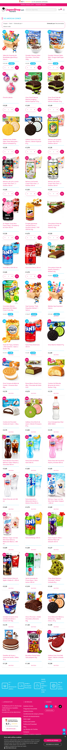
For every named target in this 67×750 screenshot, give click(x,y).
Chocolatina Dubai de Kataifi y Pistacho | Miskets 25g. (54, 269)
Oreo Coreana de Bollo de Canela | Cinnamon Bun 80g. (11, 385)
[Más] (12, 68)
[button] (23, 748)
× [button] (65, 736)
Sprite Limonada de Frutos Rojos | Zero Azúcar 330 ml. (31, 580)
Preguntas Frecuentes (30, 709)
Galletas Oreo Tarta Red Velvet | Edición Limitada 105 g (55, 657)
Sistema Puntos (28, 711)
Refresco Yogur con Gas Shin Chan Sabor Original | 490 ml (56, 501)
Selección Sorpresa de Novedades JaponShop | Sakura (10, 57)
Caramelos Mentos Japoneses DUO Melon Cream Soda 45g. (10, 308)
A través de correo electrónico (11, 712)
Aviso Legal (26, 719)
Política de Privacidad (30, 724)
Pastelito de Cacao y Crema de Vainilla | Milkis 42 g (11, 657)
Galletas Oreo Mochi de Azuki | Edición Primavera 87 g (33, 424)
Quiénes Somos (28, 706)
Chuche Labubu (8, 97)
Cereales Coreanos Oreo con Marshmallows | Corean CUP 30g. (10, 619)
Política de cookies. (21, 746)
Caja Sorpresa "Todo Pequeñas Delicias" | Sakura (31, 308)
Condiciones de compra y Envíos (33, 714)
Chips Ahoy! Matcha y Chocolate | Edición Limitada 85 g (54, 580)
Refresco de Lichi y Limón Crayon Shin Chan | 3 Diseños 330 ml (11, 183)
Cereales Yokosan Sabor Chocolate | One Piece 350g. (32, 57)
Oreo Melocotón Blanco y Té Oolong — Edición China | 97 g (56, 619)
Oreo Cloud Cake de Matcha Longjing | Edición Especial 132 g (32, 99)
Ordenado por (18, 23)
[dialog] (33, 742)
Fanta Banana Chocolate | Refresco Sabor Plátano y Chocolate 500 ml (11, 462)
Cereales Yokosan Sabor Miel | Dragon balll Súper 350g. (56, 57)
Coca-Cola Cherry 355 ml (33, 267)
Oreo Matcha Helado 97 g (56, 345)
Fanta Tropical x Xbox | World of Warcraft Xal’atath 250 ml (55, 540)
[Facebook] (64, 733)
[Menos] (5, 68)
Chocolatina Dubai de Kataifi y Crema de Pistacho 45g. (54, 225)
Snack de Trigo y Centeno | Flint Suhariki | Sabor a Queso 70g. (11, 347)
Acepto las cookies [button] (52, 740)
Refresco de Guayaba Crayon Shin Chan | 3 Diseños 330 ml (54, 141)
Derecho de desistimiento (31, 716)
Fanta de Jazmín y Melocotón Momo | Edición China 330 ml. (32, 501)
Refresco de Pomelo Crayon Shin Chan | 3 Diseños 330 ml (32, 183)
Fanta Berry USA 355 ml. (10, 267)
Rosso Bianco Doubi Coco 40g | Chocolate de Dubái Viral (33, 385)
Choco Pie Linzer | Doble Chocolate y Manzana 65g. (33, 619)
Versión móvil (49, 710)
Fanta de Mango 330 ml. (32, 538)
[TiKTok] (60, 706)
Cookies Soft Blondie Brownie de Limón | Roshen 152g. (54, 385)
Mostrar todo (7, 26)
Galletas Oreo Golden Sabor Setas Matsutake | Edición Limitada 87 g (10, 141)
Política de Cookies (29, 722)
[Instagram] (55, 706)
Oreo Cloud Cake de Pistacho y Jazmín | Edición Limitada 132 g (55, 99)
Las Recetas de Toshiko (30, 729)
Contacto (26, 732)
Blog (24, 727)
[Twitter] (64, 730)
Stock (10, 23)
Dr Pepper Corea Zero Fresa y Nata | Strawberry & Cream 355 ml (11, 225)
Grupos (5, 23)
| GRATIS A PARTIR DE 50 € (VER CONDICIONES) (33, 5)
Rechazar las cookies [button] (52, 744)
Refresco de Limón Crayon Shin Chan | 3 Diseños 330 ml (54, 183)
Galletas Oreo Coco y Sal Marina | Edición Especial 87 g (33, 141)
